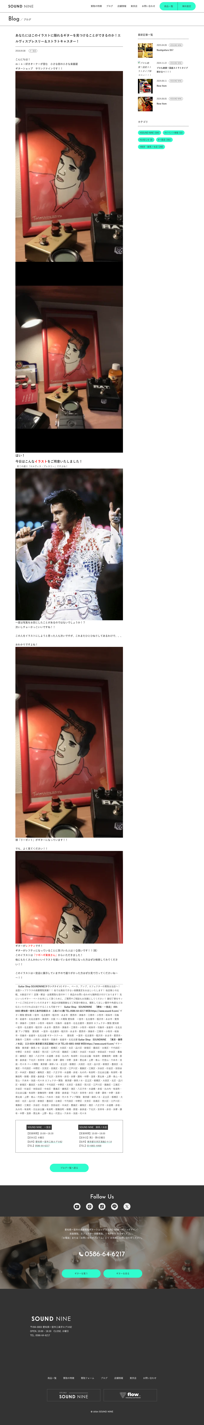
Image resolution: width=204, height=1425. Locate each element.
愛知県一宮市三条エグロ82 (48, 1142)
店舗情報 (121, 6)
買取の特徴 (96, 6)
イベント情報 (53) (174, 133)
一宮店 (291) (165, 140)
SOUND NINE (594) (150, 133)
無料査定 (186, 6)
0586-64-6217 (42, 1146)
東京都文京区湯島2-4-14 (99, 1142)
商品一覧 (168, 6)
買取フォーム (87, 1378)
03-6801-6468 (94, 1146)
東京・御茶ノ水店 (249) (152, 147)
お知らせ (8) (147, 140)
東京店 (134, 6)
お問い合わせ (148, 6)
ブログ (109, 6)
